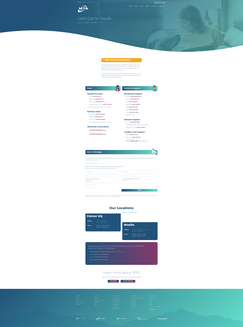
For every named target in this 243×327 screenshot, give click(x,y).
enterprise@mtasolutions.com (97, 130)
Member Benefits (128, 281)
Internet (130, 6)
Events (141, 6)
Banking (133, 300)
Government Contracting (137, 298)
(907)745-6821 (119, 166)
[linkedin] (154, 309)
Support (161, 6)
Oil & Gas (133, 302)
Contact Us (154, 6)
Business (84, 2)
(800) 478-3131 (136, 137)
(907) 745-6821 (134, 109)
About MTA (113, 281)
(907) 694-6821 (136, 104)
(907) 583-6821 (134, 112)
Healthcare (133, 306)
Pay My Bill (137, 2)
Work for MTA (116, 304)
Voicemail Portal (144, 2)
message (91, 22)
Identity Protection (98, 300)
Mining (132, 308)
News (150, 300)
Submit (139, 190)
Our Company (116, 298)
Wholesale (89, 2)
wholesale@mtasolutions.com (97, 134)
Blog (150, 302)
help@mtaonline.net (136, 96)
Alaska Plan (115, 302)
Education (133, 304)
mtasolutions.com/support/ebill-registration (122, 66)
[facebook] (150, 309)
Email (132, 2)
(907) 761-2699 (100, 114)
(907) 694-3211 (99, 117)
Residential (80, 2)
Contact (151, 298)
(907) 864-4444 (135, 122)
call (83, 22)
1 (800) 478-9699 (100, 119)
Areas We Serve (116, 308)
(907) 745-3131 (134, 134)
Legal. (134, 325)
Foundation (94, 2)
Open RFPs (115, 306)
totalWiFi (96, 302)
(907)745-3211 (113, 168)
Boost (95, 304)
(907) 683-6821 (133, 107)
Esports (147, 6)
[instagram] (152, 309)
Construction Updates (154, 306)
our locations (100, 22)
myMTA (150, 2)
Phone (136, 6)
